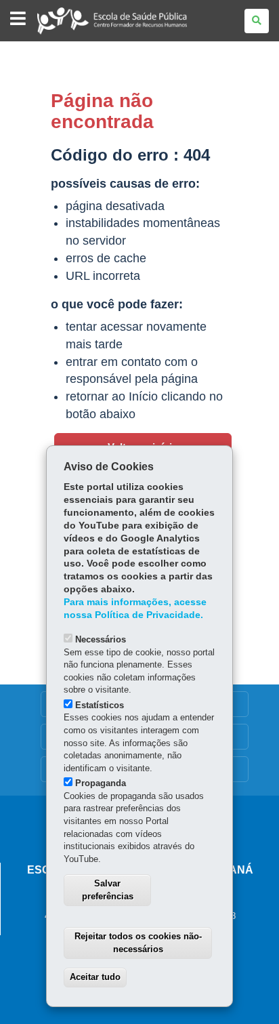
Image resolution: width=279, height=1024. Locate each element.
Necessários (100, 639)
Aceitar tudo (95, 977)
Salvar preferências (107, 889)
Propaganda (100, 783)
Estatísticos (99, 705)
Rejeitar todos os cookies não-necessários (138, 942)
